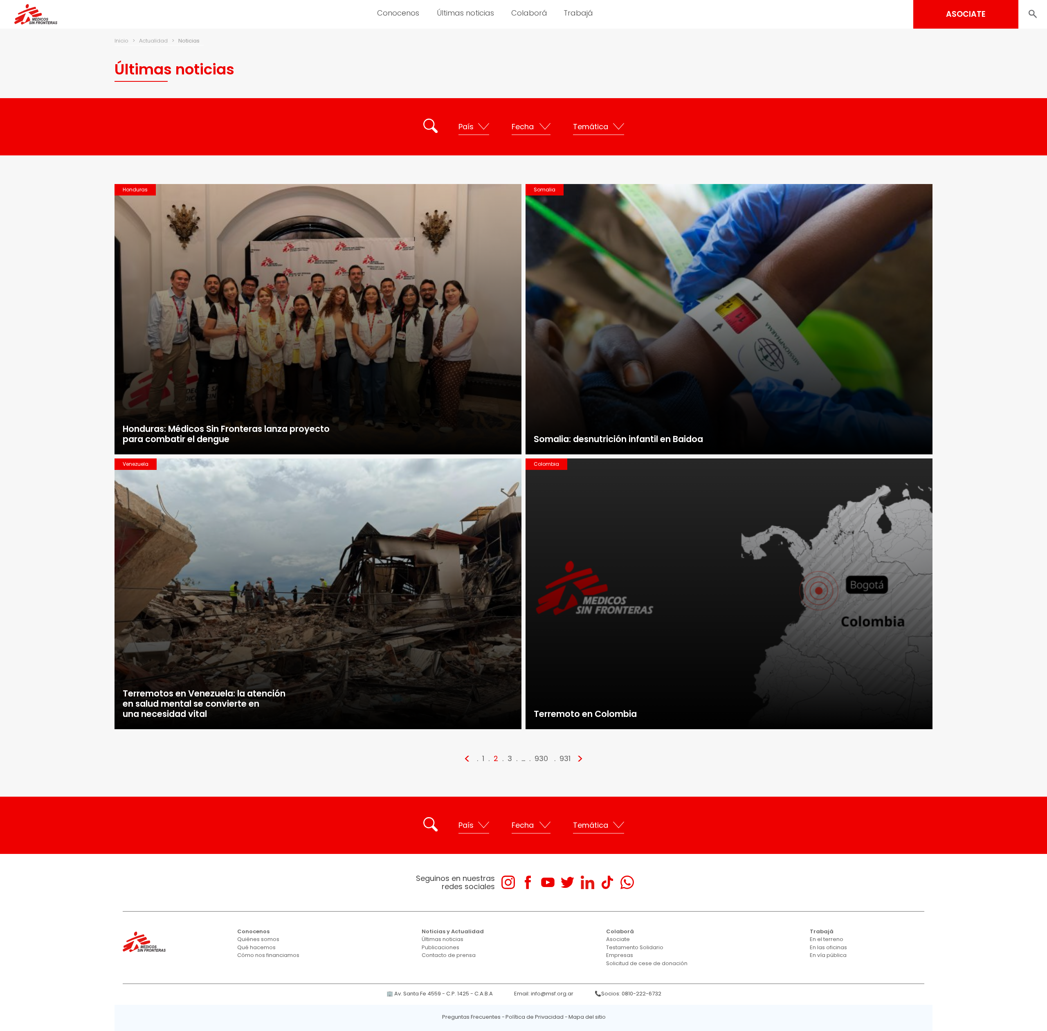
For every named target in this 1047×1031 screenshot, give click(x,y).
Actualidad (153, 41)
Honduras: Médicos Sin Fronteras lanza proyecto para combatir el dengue (226, 434)
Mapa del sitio (587, 1017)
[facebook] (528, 882)
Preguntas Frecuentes (471, 1017)
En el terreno (826, 939)
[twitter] (567, 882)
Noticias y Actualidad (453, 931)
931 (565, 758)
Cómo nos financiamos (268, 955)
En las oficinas (828, 947)
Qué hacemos (256, 947)
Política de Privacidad (535, 1017)
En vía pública (828, 955)
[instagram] (508, 882)
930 (541, 758)
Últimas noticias (442, 939)
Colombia (546, 463)
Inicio (121, 41)
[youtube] (548, 882)
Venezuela (135, 463)
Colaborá (620, 931)
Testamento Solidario (634, 947)
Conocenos (253, 931)
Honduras (135, 189)
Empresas (619, 955)
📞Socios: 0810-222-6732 (628, 993)
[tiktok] (607, 882)
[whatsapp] (627, 882)
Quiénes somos (258, 939)
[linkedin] (587, 882)
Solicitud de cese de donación (647, 963)
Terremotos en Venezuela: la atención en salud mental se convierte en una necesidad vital (204, 703)
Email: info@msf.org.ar (543, 993)
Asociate (618, 939)
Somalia (544, 189)
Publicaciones (440, 947)
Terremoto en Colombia (585, 714)
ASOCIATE (966, 14)
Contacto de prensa (449, 955)
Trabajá (822, 931)
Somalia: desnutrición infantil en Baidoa (618, 439)
